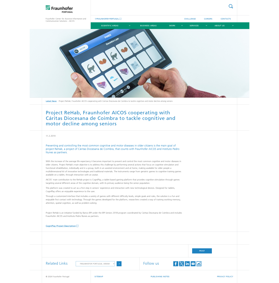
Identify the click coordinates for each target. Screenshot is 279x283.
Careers (208, 19)
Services (194, 26)
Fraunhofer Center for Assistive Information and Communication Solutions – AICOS (66, 20)
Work (172, 26)
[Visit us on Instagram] (198, 263)
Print (202, 251)
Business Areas (148, 26)
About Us (220, 26)
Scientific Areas (110, 26)
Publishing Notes (160, 276)
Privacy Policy (225, 276)
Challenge (190, 19)
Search (230, 6)
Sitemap (99, 276)
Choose (119, 263)
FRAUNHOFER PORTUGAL (107, 19)
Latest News (51, 101)
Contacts (226, 19)
